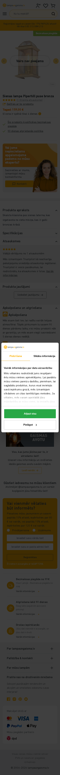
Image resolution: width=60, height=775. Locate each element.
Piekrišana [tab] (16, 356)
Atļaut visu (30, 413)
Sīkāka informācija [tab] (44, 356)
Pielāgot (28, 424)
